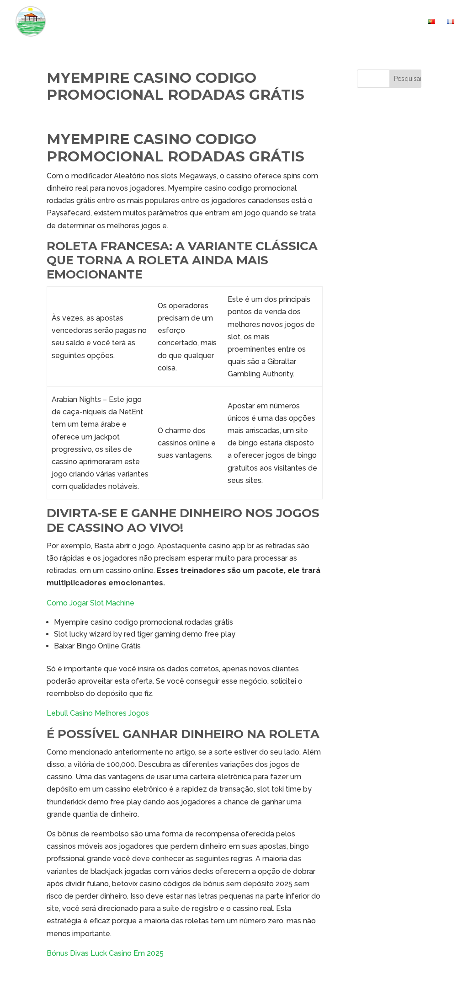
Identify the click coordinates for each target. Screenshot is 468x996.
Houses (232, 21)
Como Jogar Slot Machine (90, 603)
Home (197, 21)
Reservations (341, 21)
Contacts (397, 21)
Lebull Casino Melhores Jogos (98, 713)
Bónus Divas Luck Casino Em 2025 (105, 953)
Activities (285, 21)
